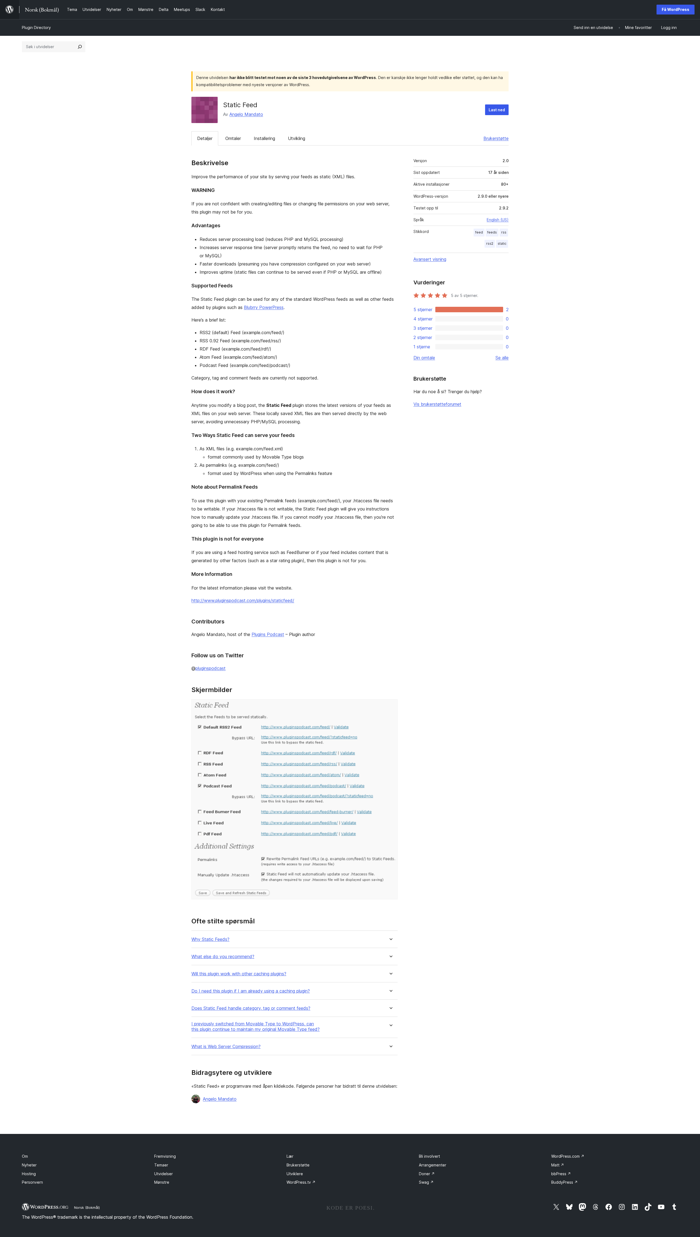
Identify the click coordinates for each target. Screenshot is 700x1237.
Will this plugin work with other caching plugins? (238, 973)
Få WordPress (675, 9)
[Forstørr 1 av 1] (390, 706)
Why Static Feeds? (210, 939)
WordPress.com (567, 1156)
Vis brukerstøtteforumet (437, 404)
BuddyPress (564, 1182)
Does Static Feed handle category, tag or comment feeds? (250, 1008)
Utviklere (295, 1173)
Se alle (502, 357)
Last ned (497, 109)
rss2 (489, 243)
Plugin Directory (36, 27)
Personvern (32, 1182)
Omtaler (233, 138)
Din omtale (424, 357)
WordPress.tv (301, 1182)
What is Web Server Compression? (226, 1046)
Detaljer (204, 138)
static (502, 243)
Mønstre (161, 1182)
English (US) (498, 219)
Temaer (161, 1165)
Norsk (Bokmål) (87, 1207)
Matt (557, 1165)
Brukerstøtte (496, 138)
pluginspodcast (211, 668)
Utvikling (296, 138)
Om (25, 1156)
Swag (426, 1182)
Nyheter (29, 1165)
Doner (427, 1173)
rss (503, 232)
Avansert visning (429, 259)
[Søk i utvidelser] (79, 46)
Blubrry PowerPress (264, 307)
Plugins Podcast (268, 634)
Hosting (29, 1173)
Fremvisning (165, 1156)
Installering (264, 138)
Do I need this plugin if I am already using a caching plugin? (250, 991)
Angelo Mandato (246, 114)
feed (479, 232)
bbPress (561, 1173)
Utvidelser (163, 1173)
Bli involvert (429, 1156)
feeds (492, 232)
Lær (290, 1156)
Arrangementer (432, 1165)
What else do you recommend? (222, 956)
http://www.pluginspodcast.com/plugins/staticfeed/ (242, 600)
